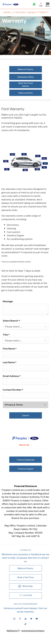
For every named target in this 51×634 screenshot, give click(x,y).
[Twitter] (31, 618)
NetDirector (12, 630)
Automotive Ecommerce (32, 630)
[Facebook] (20, 618)
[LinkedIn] (26, 618)
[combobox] (25, 326)
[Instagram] (14, 618)
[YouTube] (37, 618)
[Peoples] (8, 4)
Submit (25, 415)
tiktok (25, 624)
